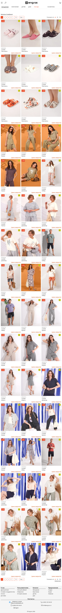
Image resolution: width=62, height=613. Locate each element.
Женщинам (36, 590)
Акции (50, 592)
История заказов (22, 594)
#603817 (3, 83)
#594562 (24, 467)
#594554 (44, 536)
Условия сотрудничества (8, 592)
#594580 (44, 292)
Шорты (3, 400)
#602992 (3, 118)
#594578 (24, 327)
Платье (3, 225)
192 (60, 17)
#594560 (44, 467)
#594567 (44, 432)
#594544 (44, 571)
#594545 (24, 571)
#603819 (24, 48)
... (13, 17)
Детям (34, 594)
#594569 (24, 432)
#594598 (44, 222)
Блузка (3, 156)
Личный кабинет (22, 590)
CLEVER (3, 49)
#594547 (3, 571)
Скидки (50, 590)
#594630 (24, 187)
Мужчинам (36, 592)
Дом (34, 595)
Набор (43, 191)
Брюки (23, 156)
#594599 (24, 222)
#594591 (3, 292)
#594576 (3, 362)
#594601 (44, 187)
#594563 (3, 467)
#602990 (24, 118)
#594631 (3, 187)
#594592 (44, 257)
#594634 (24, 153)
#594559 (3, 502)
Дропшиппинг (5, 590)
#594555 (24, 536)
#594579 (3, 327)
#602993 (44, 83)
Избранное (20, 592)
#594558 (24, 502)
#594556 (3, 536)
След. (21, 17)
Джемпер (24, 191)
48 (55, 17)
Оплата (3, 594)
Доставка (3, 595)
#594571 (44, 397)
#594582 (24, 292)
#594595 (3, 257)
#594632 (44, 153)
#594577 (44, 327)
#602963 (44, 118)
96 (57, 17)
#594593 (24, 257)
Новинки (50, 594)
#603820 (3, 48)
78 (15, 17)
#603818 (44, 48)
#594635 (3, 153)
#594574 (44, 362)
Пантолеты (4, 51)
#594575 (24, 362)
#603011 (24, 83)
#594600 (3, 222)
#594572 (24, 397)
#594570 (3, 432)
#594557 (44, 502)
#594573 (3, 397)
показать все (58, 581)
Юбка (23, 295)
